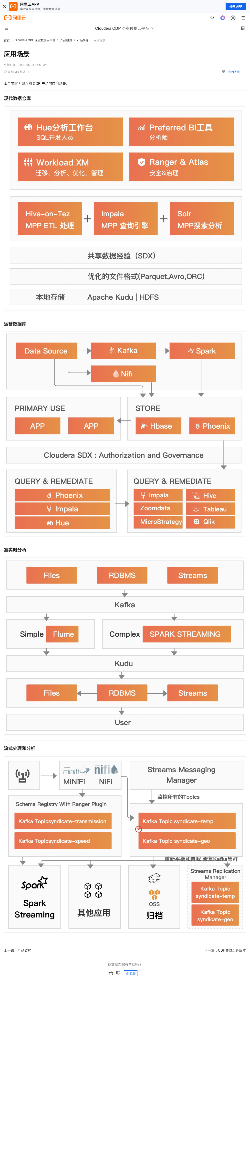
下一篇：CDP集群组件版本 (225, 950)
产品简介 (83, 40)
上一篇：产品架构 (17, 950)
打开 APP (235, 6)
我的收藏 (234, 71)
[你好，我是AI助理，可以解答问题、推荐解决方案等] (223, 18)
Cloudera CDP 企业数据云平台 (35, 40)
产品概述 (66, 40)
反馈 (133, 973)
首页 (7, 40)
